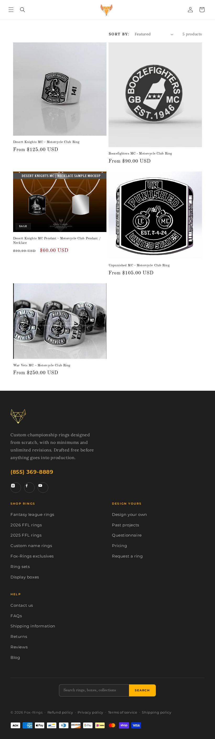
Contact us (21, 605)
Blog (15, 657)
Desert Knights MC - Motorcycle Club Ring (46, 142)
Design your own (129, 514)
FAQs (16, 616)
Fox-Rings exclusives (32, 556)
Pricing (119, 545)
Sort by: (119, 34)
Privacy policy (90, 712)
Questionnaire (127, 535)
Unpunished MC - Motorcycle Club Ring (139, 265)
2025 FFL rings (25, 535)
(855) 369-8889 (31, 472)
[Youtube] (43, 487)
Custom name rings (31, 545)
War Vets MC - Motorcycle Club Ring (41, 365)
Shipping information (32, 626)
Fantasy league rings (32, 514)
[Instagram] (15, 487)
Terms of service (122, 712)
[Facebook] (29, 487)
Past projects (125, 525)
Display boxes (24, 577)
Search (142, 690)
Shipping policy (156, 712)
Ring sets (20, 566)
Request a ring (127, 556)
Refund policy (60, 712)
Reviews (19, 647)
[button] (11, 9)
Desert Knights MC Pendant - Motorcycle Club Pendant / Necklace (57, 241)
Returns (18, 636)
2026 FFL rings (26, 525)
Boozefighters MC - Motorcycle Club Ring (140, 153)
